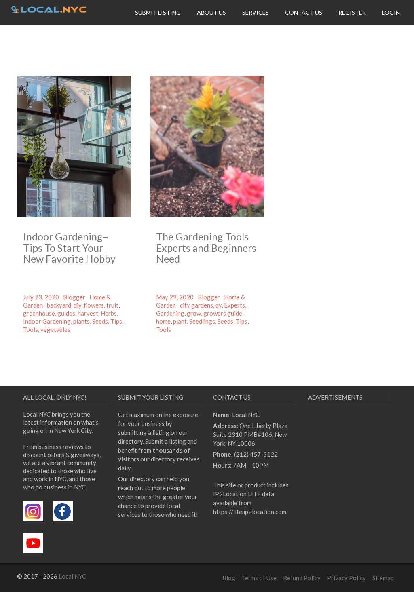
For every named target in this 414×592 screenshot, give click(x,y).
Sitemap (383, 577)
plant (180, 321)
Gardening (170, 313)
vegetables (55, 329)
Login (391, 12)
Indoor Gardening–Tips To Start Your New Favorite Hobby (69, 247)
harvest (88, 313)
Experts (234, 305)
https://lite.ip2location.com (249, 511)
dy (218, 305)
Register (352, 12)
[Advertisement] (361, 478)
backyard (59, 305)
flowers (94, 305)
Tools (30, 329)
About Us (211, 12)
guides (66, 313)
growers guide (222, 313)
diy (77, 305)
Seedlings (202, 321)
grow (194, 313)
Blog (228, 577)
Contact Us (303, 12)
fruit (112, 305)
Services (255, 12)
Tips (116, 321)
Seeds (100, 321)
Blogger (74, 297)
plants (81, 321)
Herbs (109, 313)
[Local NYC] (49, 10)
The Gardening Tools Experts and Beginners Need (206, 247)
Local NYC (72, 576)
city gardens (196, 305)
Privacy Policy (346, 577)
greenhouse (39, 313)
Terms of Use (259, 577)
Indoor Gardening (47, 321)
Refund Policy (302, 577)
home (163, 321)
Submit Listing (158, 12)
